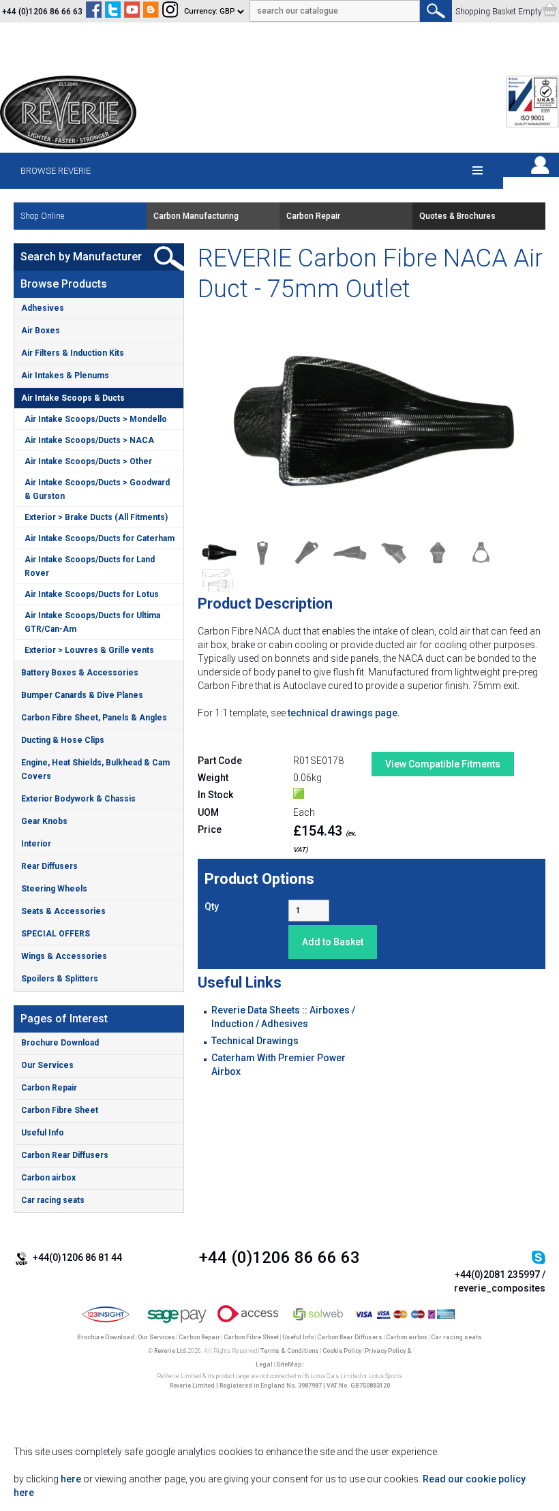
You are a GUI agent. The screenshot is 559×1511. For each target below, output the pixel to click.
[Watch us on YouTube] (132, 11)
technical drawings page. (344, 712)
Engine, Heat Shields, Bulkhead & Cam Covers (95, 769)
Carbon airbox (48, 1177)
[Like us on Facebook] (94, 11)
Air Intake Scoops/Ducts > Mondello (96, 419)
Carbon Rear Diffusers (64, 1155)
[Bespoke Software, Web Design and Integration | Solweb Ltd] (318, 1323)
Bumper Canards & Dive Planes (82, 695)
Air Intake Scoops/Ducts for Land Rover (90, 566)
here (71, 1479)
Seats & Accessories (63, 911)
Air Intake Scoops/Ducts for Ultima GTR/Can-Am (92, 622)
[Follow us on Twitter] (113, 11)
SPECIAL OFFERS (55, 933)
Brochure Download (60, 1043)
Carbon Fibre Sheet (59, 1110)
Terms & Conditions (289, 1350)
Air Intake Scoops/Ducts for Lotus (92, 594)
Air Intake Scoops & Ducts (73, 398)
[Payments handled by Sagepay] (176, 1323)
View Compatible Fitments (442, 764)
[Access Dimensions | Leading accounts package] (247, 1323)
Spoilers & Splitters (59, 978)
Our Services (47, 1065)
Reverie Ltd (170, 1350)
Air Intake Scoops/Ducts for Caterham (100, 538)
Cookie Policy (341, 1350)
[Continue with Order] (550, 11)
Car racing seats (53, 1200)
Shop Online (42, 216)
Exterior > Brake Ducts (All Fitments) (96, 517)
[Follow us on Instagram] (170, 11)
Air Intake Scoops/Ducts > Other (88, 461)
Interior (36, 844)
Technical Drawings (255, 1040)
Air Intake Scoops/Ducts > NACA (89, 440)
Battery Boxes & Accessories (79, 672)
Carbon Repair (49, 1088)
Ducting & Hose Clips (62, 740)
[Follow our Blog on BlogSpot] (151, 11)
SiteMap (288, 1364)
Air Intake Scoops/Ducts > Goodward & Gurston (97, 489)
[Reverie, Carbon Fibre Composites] (68, 145)
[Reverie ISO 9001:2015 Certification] (533, 124)
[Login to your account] (540, 173)
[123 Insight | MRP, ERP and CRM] (106, 1323)
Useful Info (42, 1133)
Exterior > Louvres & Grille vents (89, 650)
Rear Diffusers (49, 866)
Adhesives (42, 308)
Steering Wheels (54, 889)
